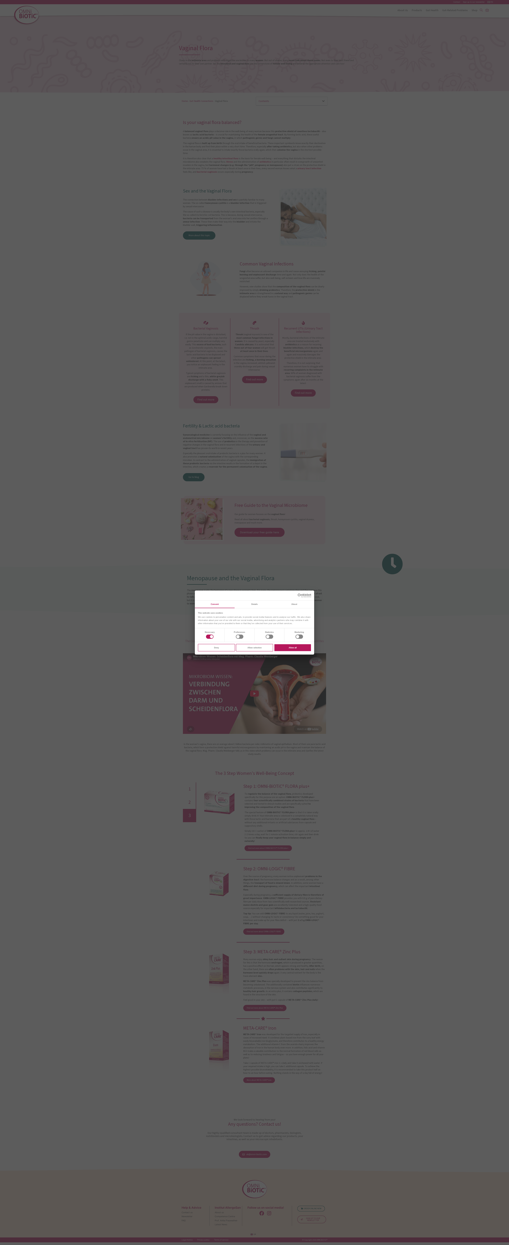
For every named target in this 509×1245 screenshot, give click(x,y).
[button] (323, 101)
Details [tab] (254, 604)
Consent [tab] (215, 604)
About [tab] (294, 604)
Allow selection (254, 647)
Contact (456, 2)
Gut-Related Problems (455, 10)
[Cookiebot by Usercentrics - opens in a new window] (299, 595)
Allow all (293, 647)
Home (185, 101)
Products (417, 10)
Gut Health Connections (201, 101)
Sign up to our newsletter (474, 2)
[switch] (239, 637)
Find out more (205, 400)
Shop (474, 10)
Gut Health (432, 10)
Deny (216, 647)
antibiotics (265, 161)
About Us (403, 10)
